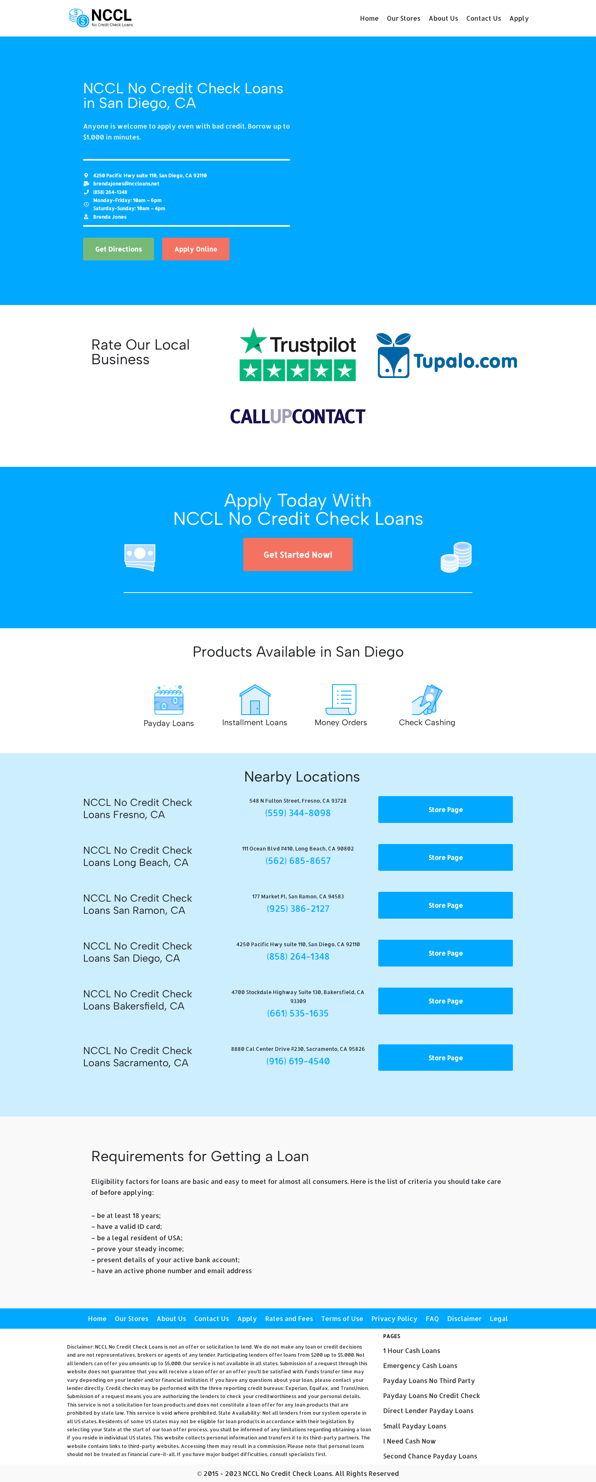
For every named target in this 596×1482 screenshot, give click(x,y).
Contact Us (483, 18)
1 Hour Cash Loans (411, 1350)
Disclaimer (464, 1318)
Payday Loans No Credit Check (431, 1395)
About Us (443, 18)
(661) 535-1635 (298, 1012)
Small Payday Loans (414, 1426)
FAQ (432, 1318)
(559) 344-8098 (298, 812)
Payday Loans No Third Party (429, 1380)
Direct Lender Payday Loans (428, 1410)
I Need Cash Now (409, 1441)
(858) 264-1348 (298, 956)
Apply (519, 18)
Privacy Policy (394, 1318)
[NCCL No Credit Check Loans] (101, 18)
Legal (499, 1318)
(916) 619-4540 (298, 1060)
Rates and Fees (289, 1318)
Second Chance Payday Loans (430, 1456)
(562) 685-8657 (298, 860)
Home (369, 18)
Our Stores (403, 18)
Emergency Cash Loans (420, 1365)
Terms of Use (342, 1318)
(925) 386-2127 (298, 908)
